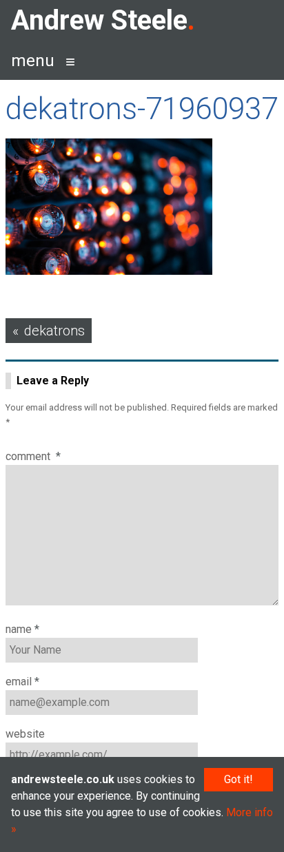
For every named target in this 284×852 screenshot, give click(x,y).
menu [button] (32, 60)
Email (22, 681)
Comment (33, 456)
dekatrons (54, 330)
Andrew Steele (99, 20)
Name (22, 629)
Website (25, 733)
